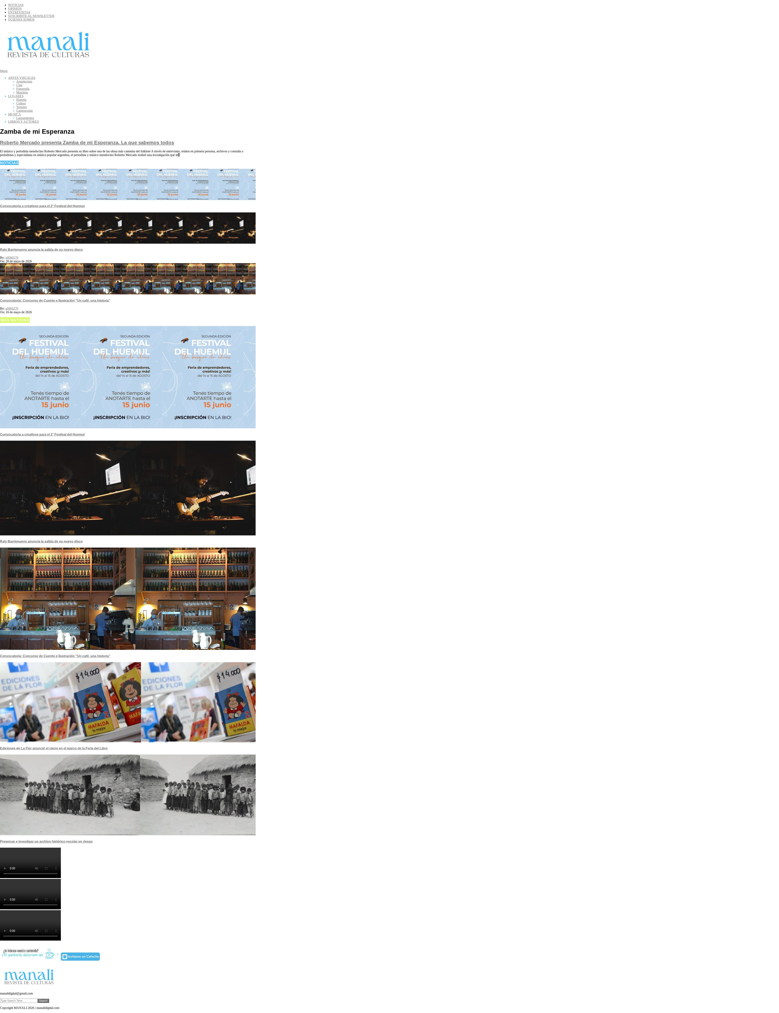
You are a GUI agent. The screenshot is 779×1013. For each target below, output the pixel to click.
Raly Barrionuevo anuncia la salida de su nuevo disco (41, 249)
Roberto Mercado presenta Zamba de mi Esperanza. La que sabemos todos (87, 142)
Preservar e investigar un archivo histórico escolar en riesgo (46, 841)
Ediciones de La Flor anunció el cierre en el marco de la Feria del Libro (54, 748)
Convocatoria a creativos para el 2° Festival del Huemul (42, 206)
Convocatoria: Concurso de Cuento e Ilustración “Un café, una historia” (55, 300)
